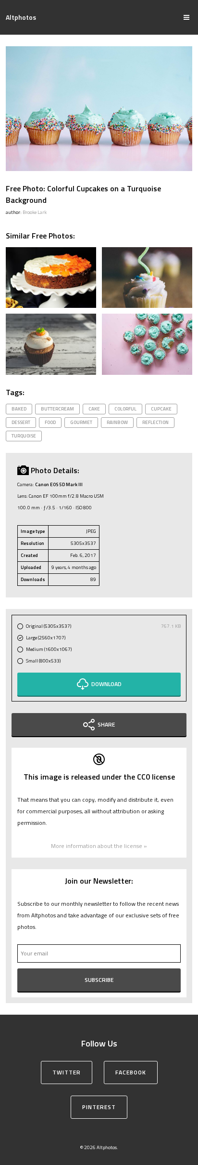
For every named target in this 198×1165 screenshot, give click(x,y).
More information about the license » (99, 845)
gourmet (81, 422)
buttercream (57, 408)
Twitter (66, 1072)
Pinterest (99, 1107)
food (50, 422)
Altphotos (21, 17)
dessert (21, 422)
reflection (155, 422)
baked (19, 408)
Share (106, 724)
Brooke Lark (35, 212)
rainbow (117, 422)
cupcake (161, 408)
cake (94, 408)
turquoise (24, 435)
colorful (125, 408)
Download (106, 683)
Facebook (130, 1072)
